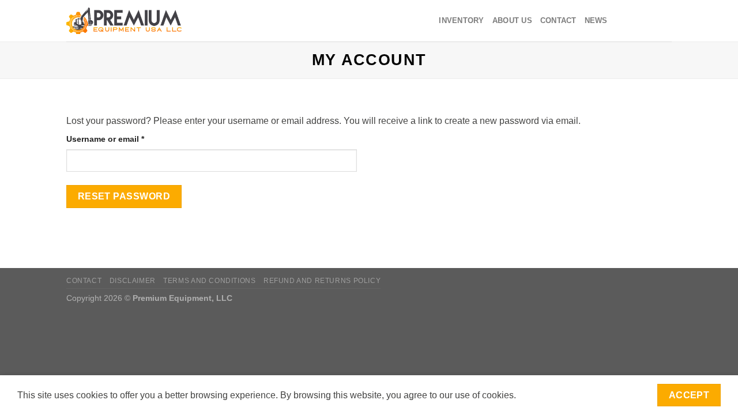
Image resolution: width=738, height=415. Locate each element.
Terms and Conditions (209, 281)
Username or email (122, 139)
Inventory (461, 20)
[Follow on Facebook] (619, 21)
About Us (512, 20)
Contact (558, 20)
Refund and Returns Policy (322, 281)
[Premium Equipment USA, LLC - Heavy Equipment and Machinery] (124, 20)
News (596, 20)
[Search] (203, 21)
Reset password (124, 196)
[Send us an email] (649, 21)
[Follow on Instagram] (634, 21)
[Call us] (664, 21)
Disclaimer (133, 281)
